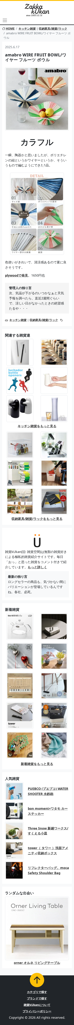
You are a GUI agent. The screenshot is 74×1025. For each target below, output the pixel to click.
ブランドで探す (37, 998)
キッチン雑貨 (27, 29)
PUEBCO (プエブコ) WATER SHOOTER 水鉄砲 (48, 791)
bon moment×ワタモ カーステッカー (48, 811)
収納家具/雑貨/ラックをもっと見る (37, 519)
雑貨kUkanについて (37, 1005)
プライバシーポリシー (37, 1011)
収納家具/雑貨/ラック (53, 29)
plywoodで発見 (16, 275)
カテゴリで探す (37, 992)
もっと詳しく (37, 567)
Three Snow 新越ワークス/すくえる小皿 (48, 831)
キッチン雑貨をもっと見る (37, 426)
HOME (10, 29)
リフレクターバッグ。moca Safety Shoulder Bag (48, 870)
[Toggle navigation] (5, 20)
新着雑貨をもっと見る (37, 764)
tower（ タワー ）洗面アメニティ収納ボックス (48, 850)
